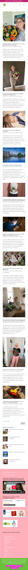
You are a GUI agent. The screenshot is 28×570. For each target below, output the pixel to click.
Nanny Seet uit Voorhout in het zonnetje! (13, 369)
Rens (6, 46)
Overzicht (6, 551)
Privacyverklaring (14, 568)
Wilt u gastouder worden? (9, 537)
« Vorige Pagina (6, 421)
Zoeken (22, 423)
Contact (5, 555)
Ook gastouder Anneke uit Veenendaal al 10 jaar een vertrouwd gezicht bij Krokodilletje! (14, 200)
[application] (14, 487)
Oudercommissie (7, 553)
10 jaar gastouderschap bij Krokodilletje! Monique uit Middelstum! (13, 94)
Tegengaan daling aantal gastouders (12, 165)
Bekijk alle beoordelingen (9, 505)
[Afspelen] (4, 492)
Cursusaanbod (7, 541)
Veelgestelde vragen (8, 547)
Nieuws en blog (18, 46)
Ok (7, 565)
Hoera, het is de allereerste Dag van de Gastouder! (13, 269)
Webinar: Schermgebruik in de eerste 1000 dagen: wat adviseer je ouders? (13, 234)
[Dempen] (21, 492)
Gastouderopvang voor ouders (10, 539)
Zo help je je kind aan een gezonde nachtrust (11, 131)
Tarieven (6, 545)
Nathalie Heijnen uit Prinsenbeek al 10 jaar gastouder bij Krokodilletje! (14, 44)
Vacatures (6, 549)
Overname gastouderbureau (9, 474)
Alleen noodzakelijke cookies (16, 565)
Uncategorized (6, 272)
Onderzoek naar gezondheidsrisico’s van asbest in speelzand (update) (13, 402)
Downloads (6, 543)
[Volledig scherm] (23, 492)
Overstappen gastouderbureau (9, 472)
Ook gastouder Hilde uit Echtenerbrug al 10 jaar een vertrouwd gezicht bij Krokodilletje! (14, 320)
